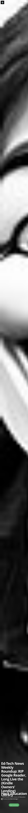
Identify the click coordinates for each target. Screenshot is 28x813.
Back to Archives (14, 805)
